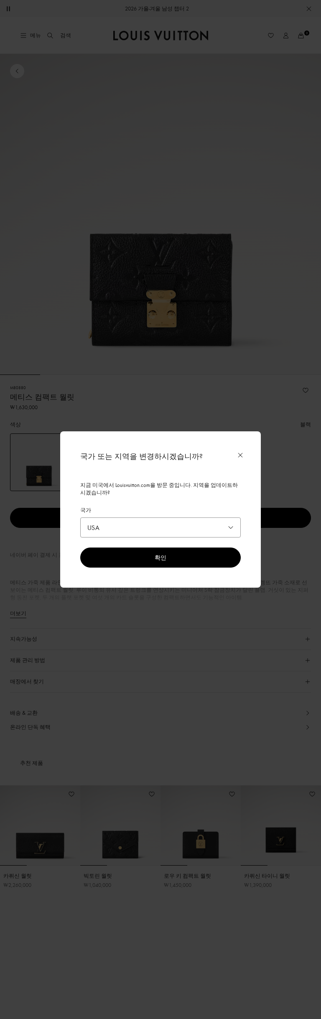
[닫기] (240, 455)
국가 (85, 510)
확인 (160, 557)
